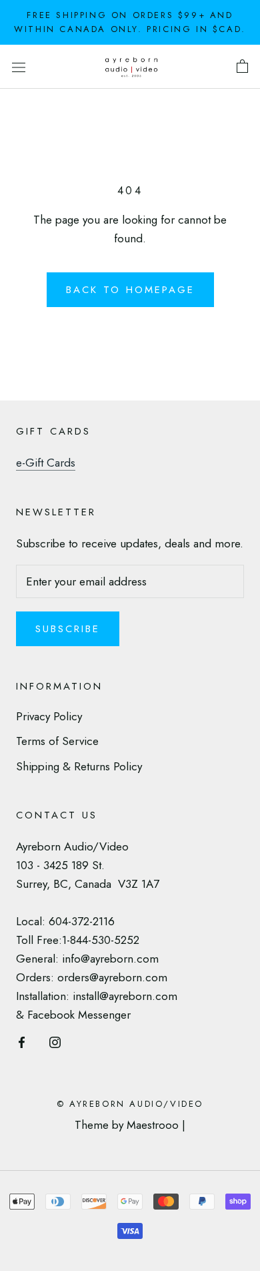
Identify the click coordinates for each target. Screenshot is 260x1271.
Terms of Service (57, 741)
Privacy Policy (49, 716)
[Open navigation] (18, 66)
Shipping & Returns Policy (79, 766)
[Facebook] (21, 1040)
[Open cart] (242, 66)
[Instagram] (55, 1040)
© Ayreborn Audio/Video (130, 1103)
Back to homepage (130, 289)
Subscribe (67, 628)
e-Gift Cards (45, 463)
